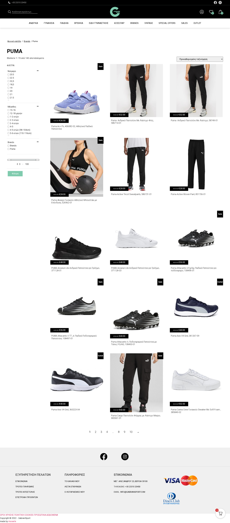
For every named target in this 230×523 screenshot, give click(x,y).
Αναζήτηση (9, 12)
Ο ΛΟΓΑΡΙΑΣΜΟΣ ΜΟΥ (75, 492)
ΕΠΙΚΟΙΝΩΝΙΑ (21, 481)
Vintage (148, 23)
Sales (184, 23)
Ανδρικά (33, 23)
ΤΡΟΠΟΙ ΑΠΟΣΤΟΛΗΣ (25, 492)
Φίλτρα (15, 173)
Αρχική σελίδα (14, 41)
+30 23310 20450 (19, 2)
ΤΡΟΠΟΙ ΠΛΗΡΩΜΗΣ (24, 486)
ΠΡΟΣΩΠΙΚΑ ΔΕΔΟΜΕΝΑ (46, 515)
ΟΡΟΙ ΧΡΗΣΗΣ (7, 515)
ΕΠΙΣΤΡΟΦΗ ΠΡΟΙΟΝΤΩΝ (26, 497)
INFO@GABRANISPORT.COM (132, 492)
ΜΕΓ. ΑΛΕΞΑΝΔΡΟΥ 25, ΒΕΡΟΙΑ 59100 (130, 481)
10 (131, 432)
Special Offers (167, 23)
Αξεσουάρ (119, 23)
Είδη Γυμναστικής (98, 23)
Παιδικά (64, 23)
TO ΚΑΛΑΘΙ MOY (72, 481)
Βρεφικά (78, 23)
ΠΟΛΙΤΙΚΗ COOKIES (23, 515)
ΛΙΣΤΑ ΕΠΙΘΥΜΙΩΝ (73, 486)
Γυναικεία (49, 23)
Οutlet (197, 23)
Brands (134, 23)
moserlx (12, 521)
